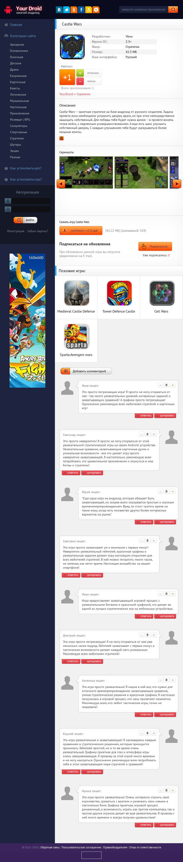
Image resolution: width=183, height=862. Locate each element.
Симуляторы (18, 126)
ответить (146, 415)
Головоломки (19, 51)
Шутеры (15, 145)
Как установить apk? (26, 168)
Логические (18, 95)
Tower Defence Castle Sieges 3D (118, 311)
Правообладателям (115, 847)
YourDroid (66, 94)
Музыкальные (19, 101)
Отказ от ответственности (145, 847)
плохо (87, 81)
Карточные (17, 82)
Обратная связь (50, 847)
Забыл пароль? (37, 231)
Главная (16, 24)
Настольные (18, 107)
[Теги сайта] (96, 9)
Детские (15, 63)
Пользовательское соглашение (81, 847)
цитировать (167, 415)
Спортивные (18, 132)
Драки (14, 69)
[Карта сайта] (88, 9)
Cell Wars (161, 311)
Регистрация (15, 231)
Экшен (14, 151)
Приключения (19, 113)
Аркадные (17, 44)
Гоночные (16, 57)
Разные (15, 157)
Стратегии (17, 138)
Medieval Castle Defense (76, 311)
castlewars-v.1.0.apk (84, 231)
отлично (89, 73)
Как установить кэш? (26, 179)
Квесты (15, 88)
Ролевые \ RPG (20, 120)
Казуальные (18, 76)
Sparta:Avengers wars (76, 354)
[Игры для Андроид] (23, 9)
